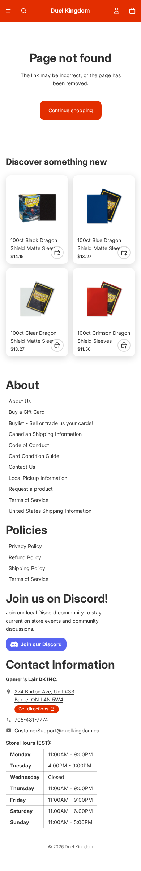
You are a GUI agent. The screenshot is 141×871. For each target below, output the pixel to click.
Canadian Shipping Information (45, 434)
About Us (20, 401)
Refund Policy (25, 557)
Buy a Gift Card (27, 412)
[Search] (24, 11)
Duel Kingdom (79, 846)
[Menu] (8, 11)
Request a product (31, 489)
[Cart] (132, 11)
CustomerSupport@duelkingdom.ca (56, 731)
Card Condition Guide (34, 456)
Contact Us (22, 467)
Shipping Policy (27, 568)
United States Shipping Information (50, 511)
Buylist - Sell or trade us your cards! (51, 423)
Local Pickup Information (38, 478)
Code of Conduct (29, 445)
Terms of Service (28, 500)
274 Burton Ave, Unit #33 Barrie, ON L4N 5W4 (44, 695)
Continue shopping (70, 110)
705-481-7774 (31, 720)
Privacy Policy (25, 546)
